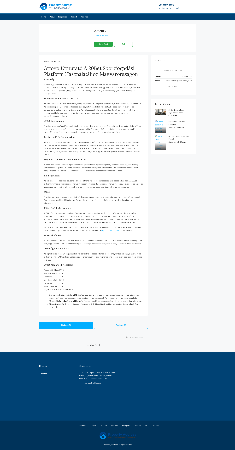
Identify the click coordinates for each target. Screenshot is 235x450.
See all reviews (101, 35)
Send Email (103, 44)
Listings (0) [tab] (66, 325)
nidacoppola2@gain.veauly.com (179, 81)
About (52, 17)
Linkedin (114, 426)
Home (43, 17)
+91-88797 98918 (166, 5)
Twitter (93, 426)
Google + (103, 426)
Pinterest (137, 426)
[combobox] (139, 337)
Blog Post (84, 17)
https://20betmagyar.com (111, 230)
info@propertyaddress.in (169, 8)
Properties (62, 17)
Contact (74, 17)
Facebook (82, 426)
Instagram (126, 426)
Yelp (147, 426)
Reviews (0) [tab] (121, 325)
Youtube (155, 426)
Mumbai (44, 373)
